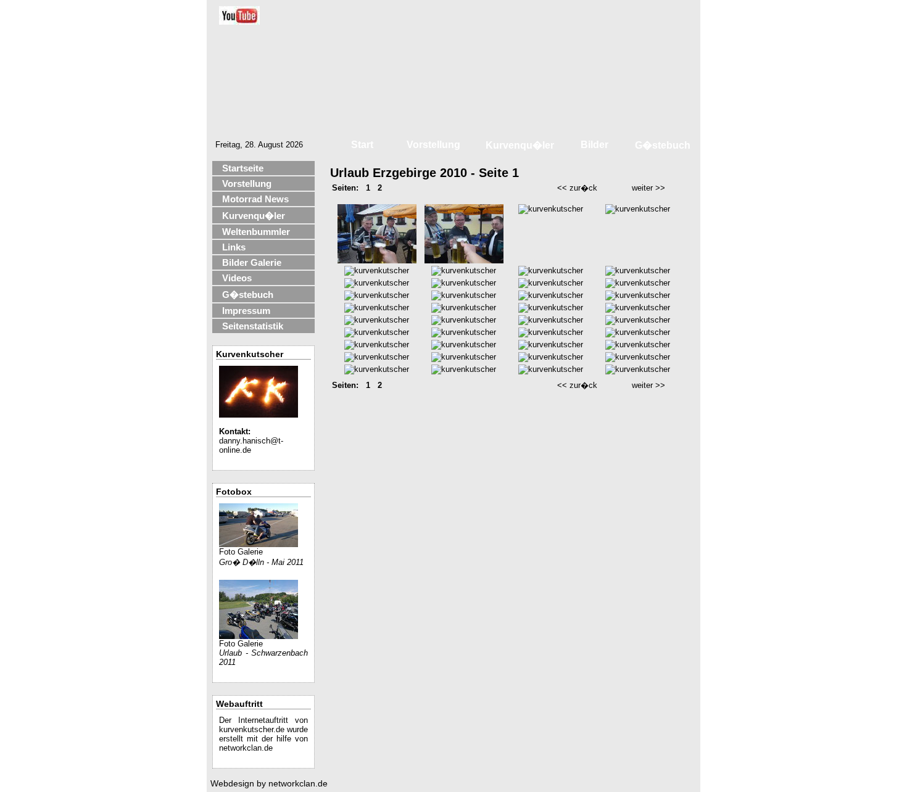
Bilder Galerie (251, 262)
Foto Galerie (241, 551)
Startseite (242, 168)
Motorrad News (255, 199)
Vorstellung (246, 183)
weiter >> (648, 187)
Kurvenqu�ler (253, 215)
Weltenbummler (256, 231)
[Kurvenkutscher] (258, 414)
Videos (237, 278)
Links (234, 247)
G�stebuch (247, 294)
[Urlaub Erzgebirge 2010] (377, 260)
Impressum (246, 310)
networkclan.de (246, 748)
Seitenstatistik (252, 326)
